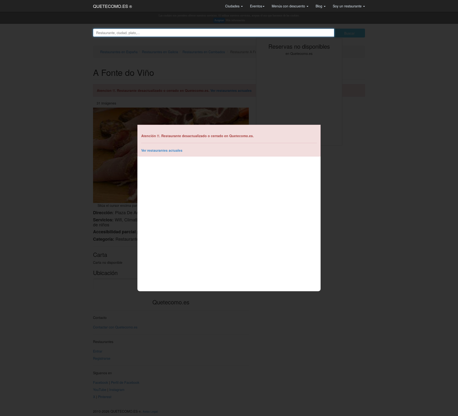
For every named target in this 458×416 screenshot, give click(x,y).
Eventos (256, 6)
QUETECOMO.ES (112, 6)
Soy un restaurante (348, 6)
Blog (319, 6)
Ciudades (232, 6)
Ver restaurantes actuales (161, 150)
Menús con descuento (289, 6)
